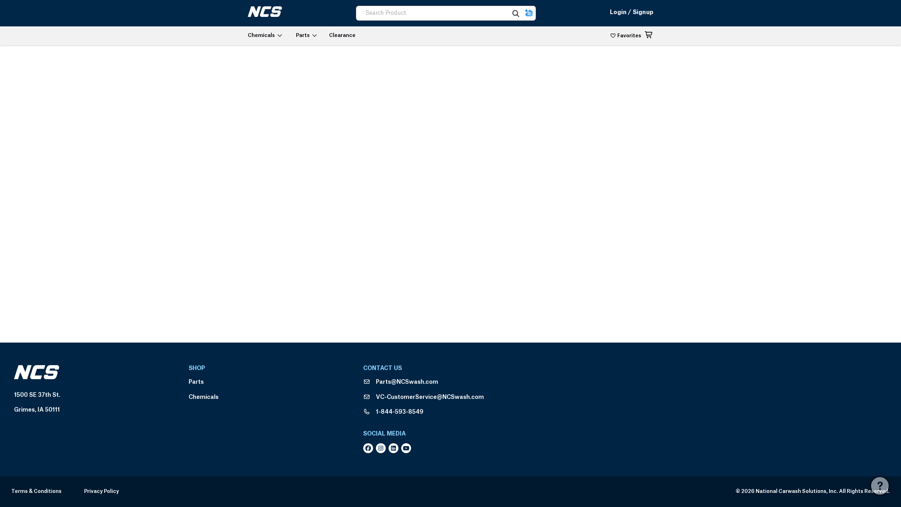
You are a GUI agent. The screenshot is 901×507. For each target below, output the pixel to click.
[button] (529, 13)
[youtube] (407, 448)
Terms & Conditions (36, 491)
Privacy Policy (101, 491)
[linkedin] (395, 448)
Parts (196, 382)
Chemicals (204, 397)
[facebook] (369, 448)
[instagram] (382, 448)
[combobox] (436, 13)
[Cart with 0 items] (649, 36)
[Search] (516, 13)
